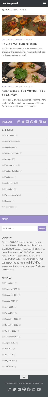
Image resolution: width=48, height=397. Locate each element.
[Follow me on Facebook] (35, 121)
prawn (9, 262)
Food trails (8, 177)
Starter (19, 266)
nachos (18, 259)
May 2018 (8, 361)
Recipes (7, 201)
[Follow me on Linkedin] (40, 121)
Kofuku (4, 256)
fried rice (41, 249)
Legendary (8, 189)
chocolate (36, 245)
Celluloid (5, 246)
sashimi (12, 266)
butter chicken (35, 242)
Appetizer (5, 242)
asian (13, 241)
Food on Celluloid (11, 171)
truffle (42, 266)
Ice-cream (13, 252)
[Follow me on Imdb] (27, 121)
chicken (26, 245)
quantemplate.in (10, 3)
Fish (35, 248)
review (34, 262)
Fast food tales (10, 165)
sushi (26, 266)
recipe (16, 262)
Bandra (20, 242)
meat (38, 256)
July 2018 (8, 349)
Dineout (19, 40)
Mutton (11, 259)
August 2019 (9, 301)
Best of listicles (10, 141)
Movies (5, 259)
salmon (5, 266)
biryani (26, 242)
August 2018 (9, 343)
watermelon (10, 270)
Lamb (11, 255)
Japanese (25, 252)
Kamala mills (37, 252)
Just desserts (10, 183)
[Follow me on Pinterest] (31, 121)
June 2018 (8, 355)
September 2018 (11, 337)
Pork (37, 259)
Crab (4, 249)
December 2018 (11, 319)
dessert (11, 248)
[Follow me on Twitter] (23, 121)
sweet (32, 266)
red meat (24, 262)
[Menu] (44, 3)
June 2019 (8, 307)
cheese (12, 245)
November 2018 (11, 325)
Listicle (26, 255)
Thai (38, 266)
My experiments (11, 195)
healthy (5, 252)
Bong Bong (9, 147)
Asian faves (7, 40)
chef (19, 245)
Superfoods (9, 207)
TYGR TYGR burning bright (19, 43)
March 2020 (9, 283)
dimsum (19, 249)
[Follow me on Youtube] (44, 121)
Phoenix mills (28, 259)
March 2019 (9, 313)
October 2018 (10, 331)
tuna (4, 269)
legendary (19, 256)
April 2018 (8, 367)
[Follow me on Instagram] (18, 121)
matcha (32, 256)
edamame (28, 249)
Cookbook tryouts (11, 153)
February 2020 (10, 289)
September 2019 (11, 295)
